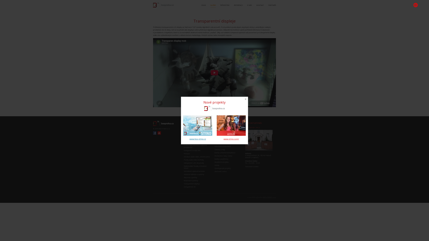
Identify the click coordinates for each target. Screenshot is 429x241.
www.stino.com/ (231, 139)
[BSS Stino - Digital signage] (197, 135)
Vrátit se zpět (415, 5)
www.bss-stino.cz (197, 139)
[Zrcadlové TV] (231, 135)
